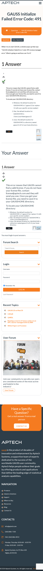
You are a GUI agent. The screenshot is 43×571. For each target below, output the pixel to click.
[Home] (8, 30)
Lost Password (8, 294)
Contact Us (7, 510)
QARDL (10, 317)
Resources (7, 504)
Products (7, 490)
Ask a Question (17, 40)
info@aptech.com (10, 526)
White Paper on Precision (17, 326)
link (9, 131)
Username (6, 269)
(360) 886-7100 (10, 532)
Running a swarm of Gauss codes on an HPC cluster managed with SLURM (22, 321)
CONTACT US (21, 426)
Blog (5, 507)
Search (21, 252)
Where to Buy (8, 500)
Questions (6, 40)
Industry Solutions (10, 494)
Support (6, 497)
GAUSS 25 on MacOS (15, 310)
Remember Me (10, 286)
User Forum (9, 390)
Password (6, 277)
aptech (38, 135)
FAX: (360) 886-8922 (12, 537)
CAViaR (10, 314)
